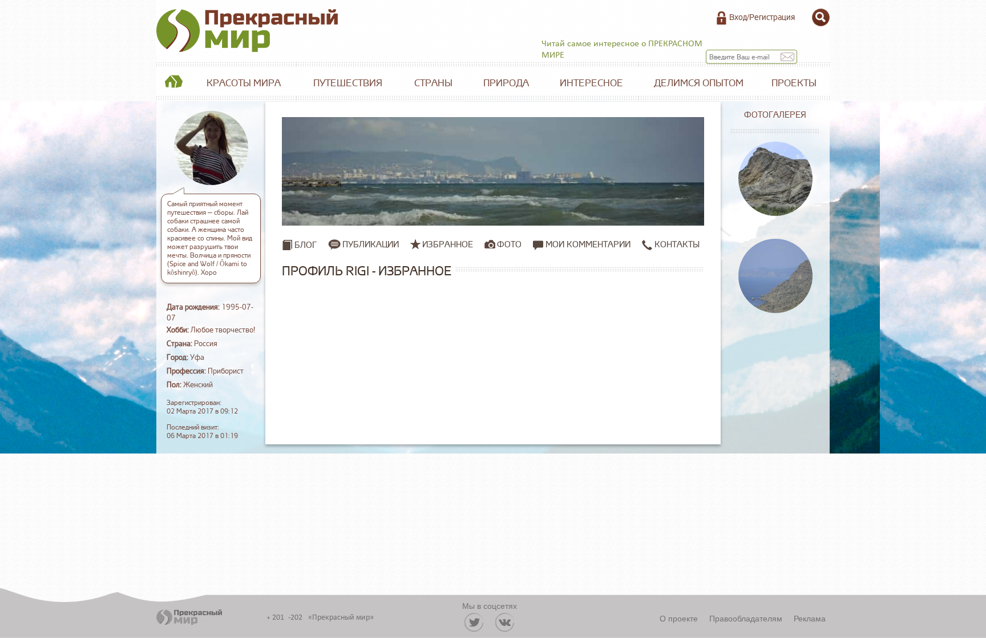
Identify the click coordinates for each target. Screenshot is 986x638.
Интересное (591, 83)
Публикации (370, 244)
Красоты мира (244, 83)
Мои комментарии (587, 244)
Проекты (794, 83)
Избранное (447, 244)
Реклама (810, 618)
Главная (173, 83)
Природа (506, 83)
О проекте (679, 618)
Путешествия (347, 83)
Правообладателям (745, 618)
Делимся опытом (698, 83)
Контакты (676, 244)
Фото (509, 244)
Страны (433, 83)
